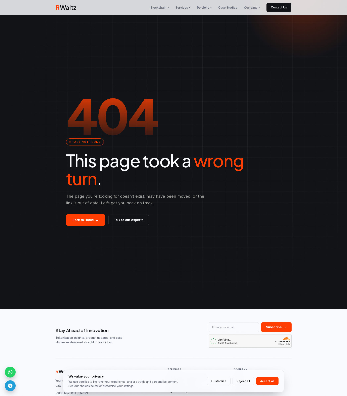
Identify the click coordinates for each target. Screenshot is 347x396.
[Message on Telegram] (10, 385)
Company (252, 7)
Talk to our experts (128, 220)
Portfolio (204, 7)
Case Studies (227, 7)
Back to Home (85, 220)
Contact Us (279, 7)
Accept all (267, 381)
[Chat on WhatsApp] (10, 372)
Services (183, 7)
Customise (218, 381)
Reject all (243, 381)
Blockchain (160, 7)
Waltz (66, 7)
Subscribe (276, 327)
